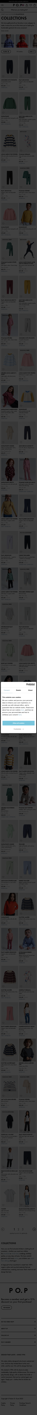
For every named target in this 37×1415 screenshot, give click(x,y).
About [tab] (30, 690)
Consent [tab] (7, 690)
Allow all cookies (18, 723)
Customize (17, 729)
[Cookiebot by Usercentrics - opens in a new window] (26, 684)
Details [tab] (18, 690)
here (22, 710)
